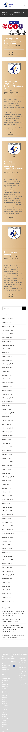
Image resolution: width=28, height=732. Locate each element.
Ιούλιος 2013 (7, 582)
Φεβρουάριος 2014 (8, 556)
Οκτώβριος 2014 (8, 529)
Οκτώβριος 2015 (8, 514)
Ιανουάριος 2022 (8, 386)
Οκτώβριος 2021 (8, 398)
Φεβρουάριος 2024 (8, 326)
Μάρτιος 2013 (7, 597)
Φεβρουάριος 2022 (8, 383)
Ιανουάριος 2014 (8, 560)
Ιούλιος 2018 (7, 469)
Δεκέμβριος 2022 (8, 356)
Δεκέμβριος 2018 (8, 462)
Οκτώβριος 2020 (8, 428)
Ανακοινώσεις (16, 90)
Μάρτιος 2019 (7, 458)
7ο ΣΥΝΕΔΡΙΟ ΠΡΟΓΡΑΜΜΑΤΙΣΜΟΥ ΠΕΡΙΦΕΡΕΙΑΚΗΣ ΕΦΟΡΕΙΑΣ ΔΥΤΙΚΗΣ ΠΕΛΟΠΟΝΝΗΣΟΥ (13, 614)
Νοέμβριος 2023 (8, 337)
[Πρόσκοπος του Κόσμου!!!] (14, 233)
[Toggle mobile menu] (25, 5)
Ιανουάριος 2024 (8, 330)
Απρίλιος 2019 (7, 454)
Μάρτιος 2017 (7, 492)
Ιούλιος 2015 (7, 518)
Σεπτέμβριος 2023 (8, 345)
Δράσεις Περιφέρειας (9, 92)
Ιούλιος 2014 (7, 541)
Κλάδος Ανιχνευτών (9, 47)
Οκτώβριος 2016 (8, 499)
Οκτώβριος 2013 (8, 571)
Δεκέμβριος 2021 (8, 390)
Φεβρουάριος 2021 (8, 413)
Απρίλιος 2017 (7, 488)
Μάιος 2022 (6, 371)
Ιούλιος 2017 (7, 480)
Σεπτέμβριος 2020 (8, 432)
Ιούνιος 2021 (6, 405)
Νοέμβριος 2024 (8, 319)
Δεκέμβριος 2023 (8, 334)
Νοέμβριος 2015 (8, 511)
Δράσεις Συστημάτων (9, 172)
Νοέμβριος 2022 (8, 360)
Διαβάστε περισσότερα (10, 53)
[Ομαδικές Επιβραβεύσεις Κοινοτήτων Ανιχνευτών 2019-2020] (14, 149)
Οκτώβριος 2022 (8, 364)
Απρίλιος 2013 (7, 594)
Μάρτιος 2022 (7, 379)
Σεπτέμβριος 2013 (8, 575)
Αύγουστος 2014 (8, 537)
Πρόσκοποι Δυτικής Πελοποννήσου (23, 682)
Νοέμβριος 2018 (8, 465)
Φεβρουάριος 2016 (8, 503)
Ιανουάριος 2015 (8, 526)
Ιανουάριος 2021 (8, 416)
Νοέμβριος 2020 (8, 424)
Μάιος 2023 (6, 352)
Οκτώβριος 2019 (8, 450)
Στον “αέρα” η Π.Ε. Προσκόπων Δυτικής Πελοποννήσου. (12, 41)
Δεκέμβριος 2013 (8, 563)
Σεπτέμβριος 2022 (8, 367)
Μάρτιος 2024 (7, 322)
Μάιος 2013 (6, 590)
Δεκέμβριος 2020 (8, 420)
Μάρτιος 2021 (7, 409)
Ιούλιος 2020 (7, 439)
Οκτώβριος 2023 (8, 341)
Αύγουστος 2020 (8, 435)
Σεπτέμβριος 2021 (8, 401)
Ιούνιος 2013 (6, 586)
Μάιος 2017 (6, 484)
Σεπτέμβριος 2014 (8, 533)
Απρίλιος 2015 (7, 522)
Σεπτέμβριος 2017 (8, 477)
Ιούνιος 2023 (6, 349)
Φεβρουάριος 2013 (8, 601)
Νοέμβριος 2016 (8, 496)
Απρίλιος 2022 (7, 375)
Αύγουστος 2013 (8, 578)
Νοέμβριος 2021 (8, 394)
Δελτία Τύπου (16, 45)
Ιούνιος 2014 (6, 545)
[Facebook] (14, 666)
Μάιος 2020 (6, 443)
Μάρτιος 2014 (7, 552)
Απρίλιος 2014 (7, 548)
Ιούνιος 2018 (6, 473)
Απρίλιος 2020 (7, 447)
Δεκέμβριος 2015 (8, 507)
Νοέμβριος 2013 (8, 567)
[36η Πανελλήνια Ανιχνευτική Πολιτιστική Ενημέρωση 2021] (14, 69)
